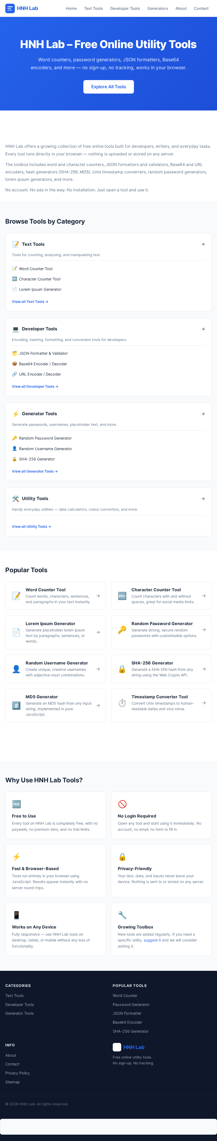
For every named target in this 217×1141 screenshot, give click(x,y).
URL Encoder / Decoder (36, 374)
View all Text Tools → (30, 301)
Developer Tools (125, 8)
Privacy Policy (17, 1073)
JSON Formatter (127, 1013)
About (181, 8)
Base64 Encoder (127, 1022)
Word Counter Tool (32, 268)
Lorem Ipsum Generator (36, 289)
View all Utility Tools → (31, 526)
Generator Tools (19, 1013)
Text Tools (93, 8)
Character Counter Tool (36, 278)
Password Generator (131, 1004)
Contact (201, 8)
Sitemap (12, 1082)
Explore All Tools (108, 86)
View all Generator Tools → (35, 471)
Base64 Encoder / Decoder (39, 363)
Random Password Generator (42, 438)
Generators (157, 8)
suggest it (152, 940)
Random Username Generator (42, 448)
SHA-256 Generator (33, 458)
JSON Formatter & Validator (40, 353)
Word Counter (125, 995)
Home (71, 8)
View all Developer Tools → (35, 386)
